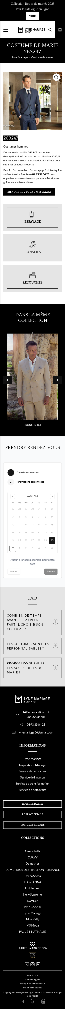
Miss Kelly (32, 919)
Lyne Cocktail (32, 907)
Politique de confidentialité (32, 983)
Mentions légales (32, 979)
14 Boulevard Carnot (35, 712)
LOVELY (32, 900)
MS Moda (32, 925)
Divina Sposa (32, 876)
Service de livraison (32, 777)
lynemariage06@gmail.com (35, 732)
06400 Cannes (35, 716)
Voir (32, 16)
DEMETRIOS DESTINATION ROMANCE (32, 870)
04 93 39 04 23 (35, 724)
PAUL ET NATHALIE (32, 931)
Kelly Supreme (32, 894)
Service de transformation (33, 783)
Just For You (32, 888)
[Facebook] (27, 964)
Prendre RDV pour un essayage (29, 191)
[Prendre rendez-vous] (60, 29)
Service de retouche (32, 771)
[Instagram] (32, 964)
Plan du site (32, 975)
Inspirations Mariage (32, 765)
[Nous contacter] (22, 1001)
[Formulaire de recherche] (50, 29)
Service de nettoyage (32, 790)
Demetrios (33, 863)
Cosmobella (32, 851)
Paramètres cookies (32, 987)
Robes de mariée (32, 804)
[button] (57, 380)
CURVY (33, 857)
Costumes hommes (15, 146)
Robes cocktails (32, 814)
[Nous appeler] (32, 1001)
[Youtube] (38, 964)
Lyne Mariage (33, 759)
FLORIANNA (32, 882)
